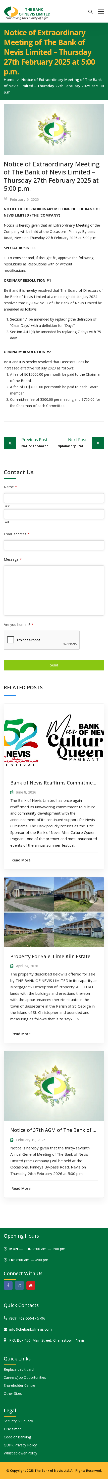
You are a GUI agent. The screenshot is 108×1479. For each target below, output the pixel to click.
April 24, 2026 (27, 965)
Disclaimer (12, 1429)
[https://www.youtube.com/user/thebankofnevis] (30, 1285)
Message (13, 559)
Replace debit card (19, 1369)
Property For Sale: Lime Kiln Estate (50, 956)
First (7, 506)
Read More (21, 860)
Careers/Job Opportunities (25, 1377)
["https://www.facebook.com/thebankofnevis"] (8, 1285)
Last (6, 522)
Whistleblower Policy (20, 1453)
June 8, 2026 (26, 792)
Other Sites (13, 1393)
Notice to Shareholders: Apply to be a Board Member (37, 442)
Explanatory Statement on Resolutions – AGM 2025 (80, 442)
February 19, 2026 (30, 1139)
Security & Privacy (18, 1421)
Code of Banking (17, 1437)
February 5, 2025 (24, 199)
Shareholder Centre (19, 1385)
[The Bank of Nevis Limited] (27, 12)
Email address (16, 534)
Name (10, 486)
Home (9, 79)
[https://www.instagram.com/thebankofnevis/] (19, 1285)
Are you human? (18, 624)
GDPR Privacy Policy (20, 1445)
